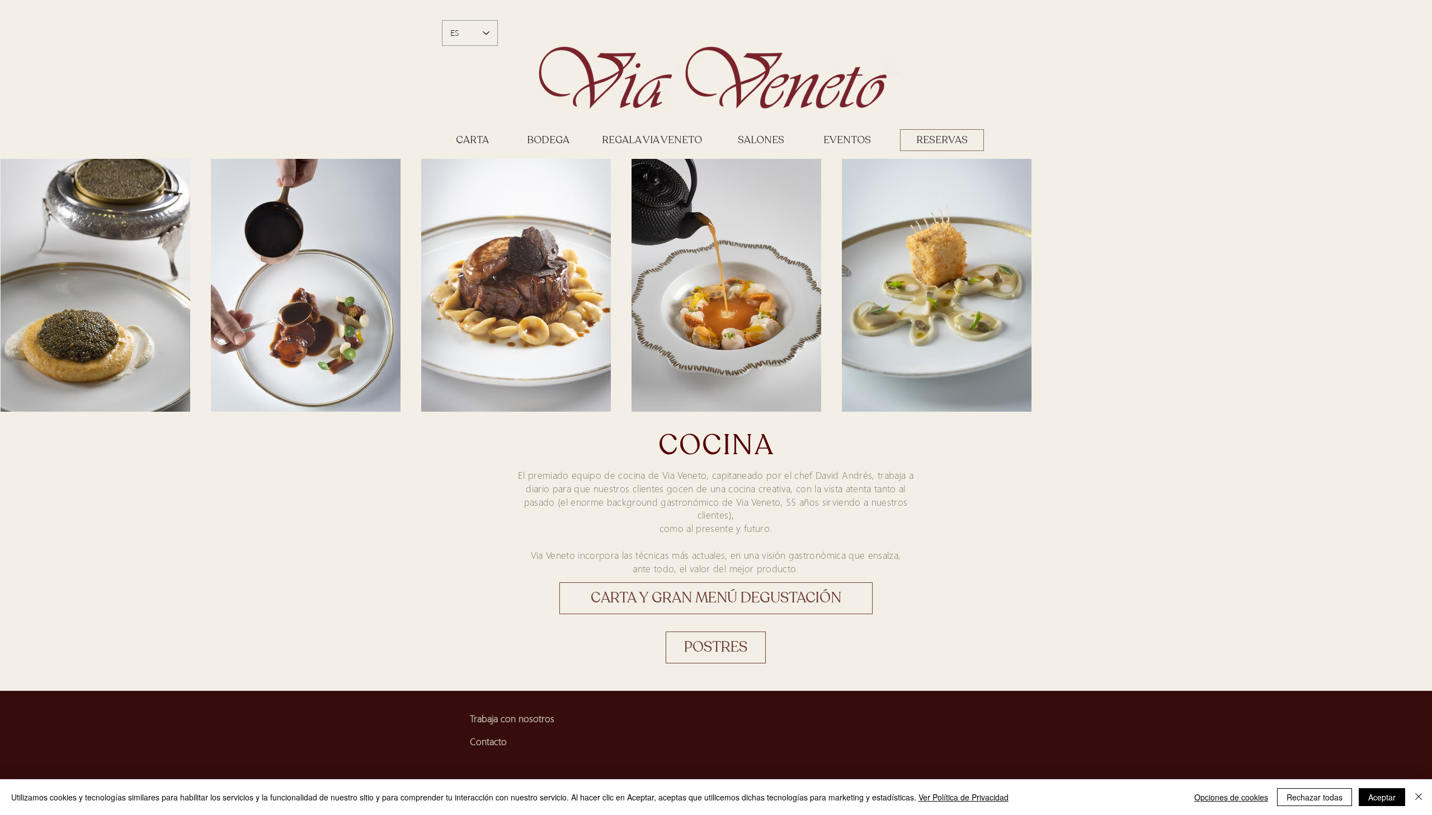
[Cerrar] (1418, 797)
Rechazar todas (1314, 797)
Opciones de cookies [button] (1231, 797)
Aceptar (1382, 797)
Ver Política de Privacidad (963, 797)
